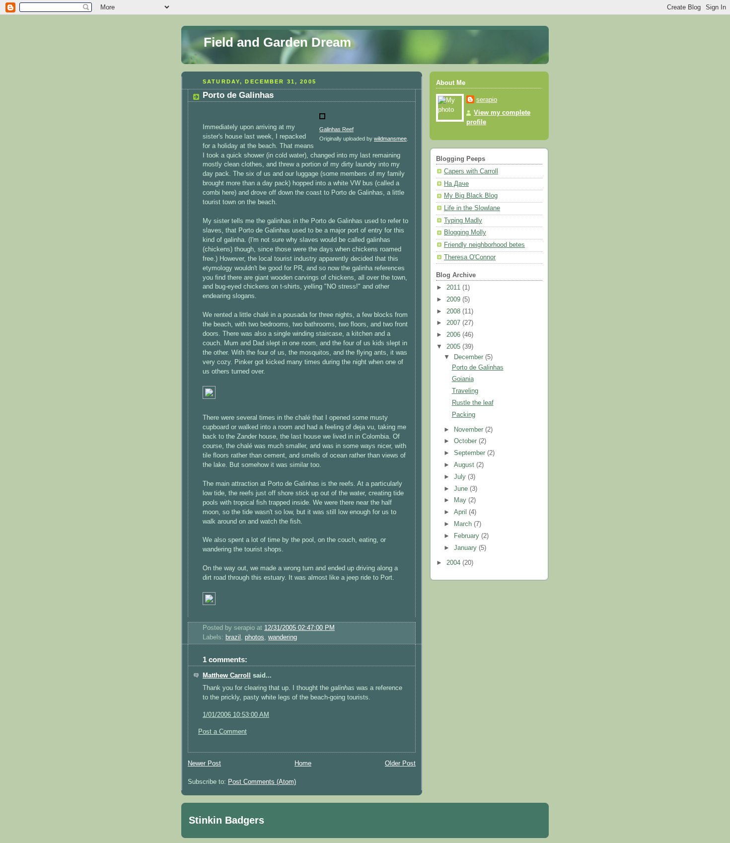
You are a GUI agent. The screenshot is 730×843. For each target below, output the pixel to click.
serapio (486, 99)
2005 (454, 346)
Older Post (400, 763)
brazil (233, 637)
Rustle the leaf (473, 402)
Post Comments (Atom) (262, 781)
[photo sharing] (322, 119)
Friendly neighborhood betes (484, 244)
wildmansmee (390, 139)
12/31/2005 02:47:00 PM (299, 627)
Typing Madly (463, 220)
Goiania (463, 379)
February (467, 536)
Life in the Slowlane (472, 208)
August (465, 464)
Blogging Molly (465, 232)
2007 (454, 322)
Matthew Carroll (227, 675)
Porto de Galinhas (238, 95)
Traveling (465, 390)
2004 (454, 562)
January (466, 547)
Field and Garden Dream (277, 42)
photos (254, 637)
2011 (454, 287)
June (462, 488)
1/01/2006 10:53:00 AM (236, 714)
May (461, 500)
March (464, 524)
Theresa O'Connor (470, 257)
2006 (454, 334)
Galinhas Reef (336, 129)
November (469, 429)
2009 (454, 299)
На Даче (456, 183)
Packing (463, 414)
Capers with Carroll (471, 171)
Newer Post (204, 763)
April (461, 512)
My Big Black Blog (471, 195)
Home (302, 763)
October (466, 441)
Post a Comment (222, 731)
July (461, 476)
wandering (282, 637)
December (469, 357)
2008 (454, 311)
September (470, 453)
